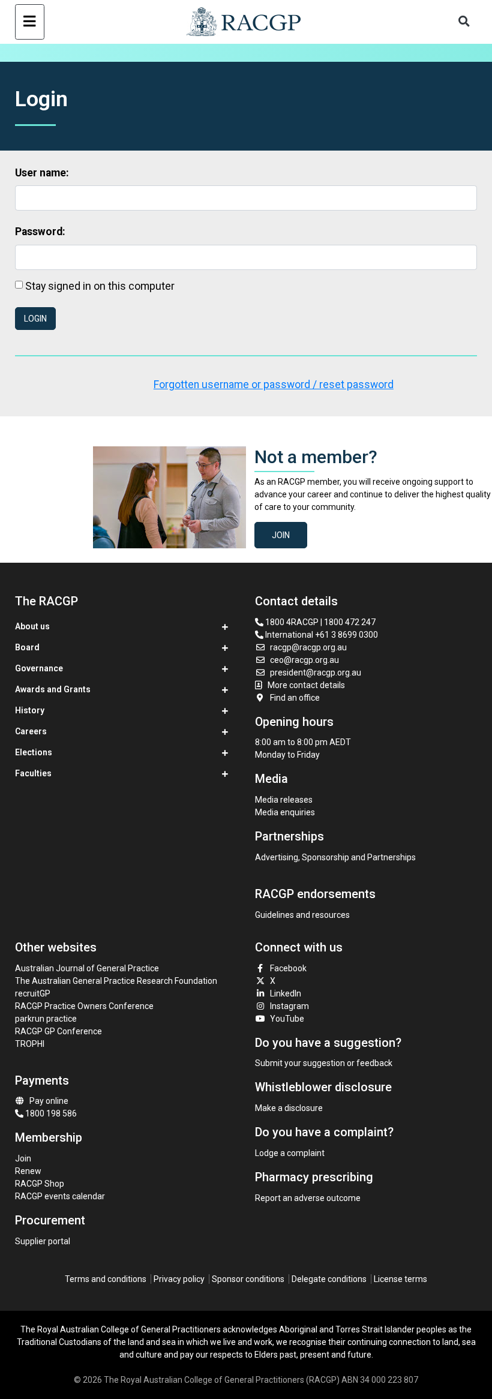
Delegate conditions (329, 1279)
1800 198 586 (50, 1113)
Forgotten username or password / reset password (274, 385)
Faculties (33, 773)
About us (32, 626)
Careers (31, 731)
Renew (28, 1171)
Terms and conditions (105, 1279)
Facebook (288, 968)
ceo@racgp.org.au (304, 660)
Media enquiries (285, 812)
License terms (400, 1279)
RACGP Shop (39, 1183)
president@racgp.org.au (315, 672)
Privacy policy (179, 1279)
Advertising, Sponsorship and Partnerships (335, 857)
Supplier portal (42, 1241)
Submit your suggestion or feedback (323, 1063)
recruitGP (32, 993)
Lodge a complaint (290, 1153)
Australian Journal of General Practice (87, 968)
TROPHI (29, 1044)
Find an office (295, 697)
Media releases (284, 799)
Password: (40, 232)
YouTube (287, 1018)
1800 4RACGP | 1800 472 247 (319, 622)
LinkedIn (285, 993)
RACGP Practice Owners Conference (84, 1006)
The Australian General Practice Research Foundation (116, 981)
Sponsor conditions (248, 1279)
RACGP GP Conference (58, 1031)
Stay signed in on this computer (100, 286)
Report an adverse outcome (308, 1198)
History (29, 710)
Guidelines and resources (302, 915)
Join (281, 535)
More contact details (306, 685)
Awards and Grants (53, 689)
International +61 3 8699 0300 (320, 635)
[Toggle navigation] (29, 22)
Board (27, 647)
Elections (33, 752)
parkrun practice (46, 1018)
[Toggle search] (464, 22)
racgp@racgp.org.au (308, 647)
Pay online (48, 1101)
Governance (39, 668)
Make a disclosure (289, 1108)
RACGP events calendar (60, 1196)
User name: (42, 173)
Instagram (289, 1006)
